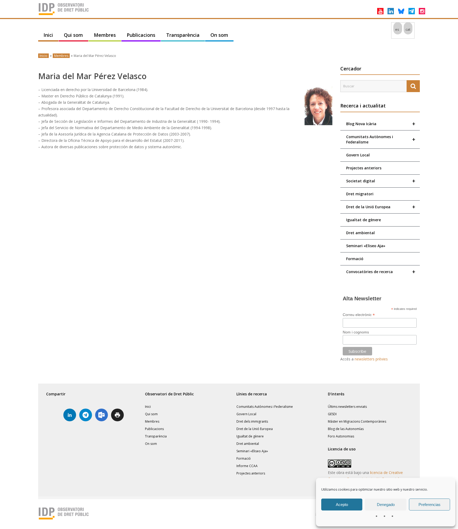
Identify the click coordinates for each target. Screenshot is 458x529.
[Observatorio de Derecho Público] (64, 14)
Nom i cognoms (356, 332)
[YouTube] (380, 11)
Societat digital (380, 180)
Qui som (73, 35)
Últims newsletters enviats (347, 406)
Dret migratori (359, 193)
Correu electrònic (359, 314)
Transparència (183, 35)
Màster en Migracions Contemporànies (357, 421)
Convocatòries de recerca (380, 271)
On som (219, 35)
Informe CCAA (247, 466)
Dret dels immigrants (252, 421)
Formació (354, 258)
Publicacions (141, 35)
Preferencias (430, 504)
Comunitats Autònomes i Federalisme (380, 139)
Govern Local (358, 154)
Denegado (386, 504)
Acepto (342, 504)
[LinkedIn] (390, 11)
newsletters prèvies (371, 358)
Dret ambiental (360, 232)
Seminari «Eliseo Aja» (365, 245)
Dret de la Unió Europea (380, 206)
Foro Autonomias (341, 436)
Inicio (43, 55)
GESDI (332, 414)
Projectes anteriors (363, 167)
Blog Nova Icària (380, 123)
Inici (48, 35)
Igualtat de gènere (363, 219)
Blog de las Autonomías (346, 429)
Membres (105, 35)
